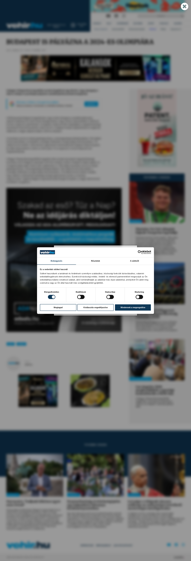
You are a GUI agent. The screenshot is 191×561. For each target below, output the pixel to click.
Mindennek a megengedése (133, 307)
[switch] (81, 297)
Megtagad (58, 307)
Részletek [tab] (95, 261)
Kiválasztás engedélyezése (95, 307)
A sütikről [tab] (134, 261)
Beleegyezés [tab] (56, 261)
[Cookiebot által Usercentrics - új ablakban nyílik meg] (139, 252)
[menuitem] (97, 23)
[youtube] (108, 16)
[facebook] (116, 16)
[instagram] (124, 16)
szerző (27, 362)
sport (10, 344)
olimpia (21, 344)
